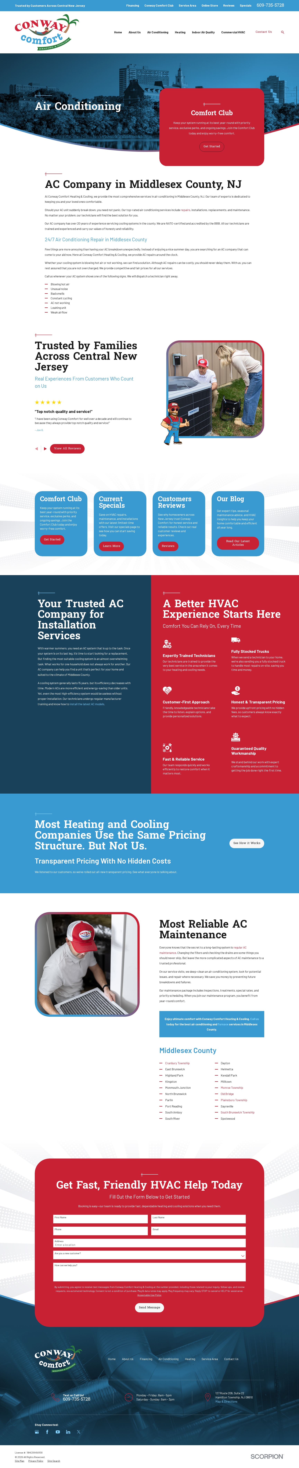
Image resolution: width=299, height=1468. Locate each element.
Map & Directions (226, 1401)
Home (112, 1359)
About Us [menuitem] (135, 32)
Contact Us (264, 32)
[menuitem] (19, 1461)
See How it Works (246, 843)
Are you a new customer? (68, 1253)
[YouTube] (58, 1432)
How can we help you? (66, 1265)
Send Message (149, 1307)
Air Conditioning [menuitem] (157, 32)
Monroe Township (232, 1087)
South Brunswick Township (238, 1112)
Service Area (187, 5)
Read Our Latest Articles (238, 543)
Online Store (210, 5)
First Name (60, 1217)
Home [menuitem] (118, 32)
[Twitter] (79, 1432)
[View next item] (45, 448)
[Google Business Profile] (37, 1432)
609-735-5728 (270, 5)
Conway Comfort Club (159, 5)
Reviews (228, 5)
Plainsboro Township (234, 1100)
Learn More (111, 546)
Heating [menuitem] (180, 32)
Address (59, 1241)
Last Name (158, 1217)
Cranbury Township (177, 1063)
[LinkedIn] (68, 1432)
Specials (245, 5)
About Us (127, 1359)
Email (155, 1229)
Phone (58, 1229)
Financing (132, 5)
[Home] (47, 32)
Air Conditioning (168, 1359)
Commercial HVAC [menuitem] (233, 32)
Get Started (211, 147)
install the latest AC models (87, 704)
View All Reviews (67, 448)
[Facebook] (47, 1432)
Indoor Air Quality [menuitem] (203, 32)
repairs (185, 210)
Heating (190, 1359)
